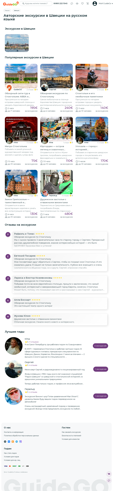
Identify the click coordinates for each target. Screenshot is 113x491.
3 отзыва (30, 143)
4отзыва (33, 365)
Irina (86, 89)
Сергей (52, 89)
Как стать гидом (10, 453)
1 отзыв (66, 143)
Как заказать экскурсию (71, 432)
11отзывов (34, 342)
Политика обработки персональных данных (21, 436)
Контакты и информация (13, 432)
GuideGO (18, 89)
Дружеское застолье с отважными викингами (38, 319)
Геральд (53, 195)
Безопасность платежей (71, 436)
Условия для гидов (11, 457)
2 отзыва (30, 90)
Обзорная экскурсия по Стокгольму (32, 237)
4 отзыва (65, 90)
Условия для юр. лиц (12, 460)
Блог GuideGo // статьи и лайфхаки (15, 472)
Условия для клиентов (70, 439)
